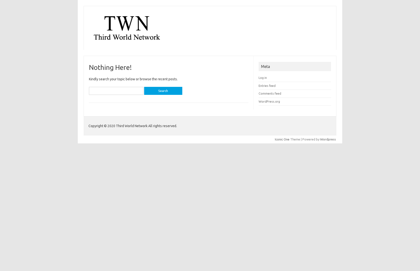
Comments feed (270, 93)
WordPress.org (269, 101)
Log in (263, 77)
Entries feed (267, 85)
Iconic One (282, 139)
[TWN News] (127, 42)
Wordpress (328, 139)
